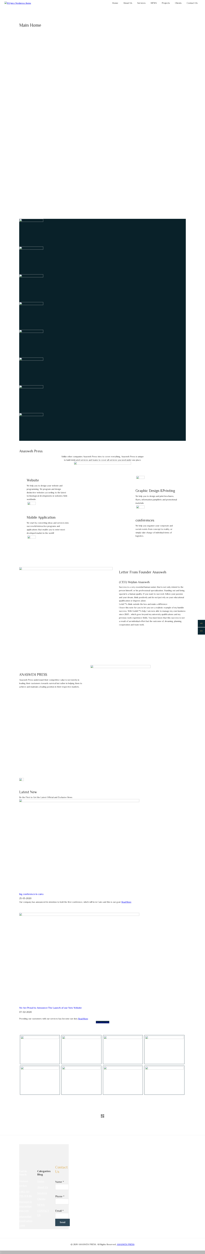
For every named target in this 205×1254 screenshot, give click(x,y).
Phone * (59, 1196)
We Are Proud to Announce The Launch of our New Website (50, 1008)
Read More (126, 902)
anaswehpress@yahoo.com (25, 1221)
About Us (42, 1187)
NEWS (41, 1204)
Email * (59, 1210)
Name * (59, 1181)
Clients (41, 1198)
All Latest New (102, 1022)
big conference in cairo (31, 894)
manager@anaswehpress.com (25, 1206)
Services (42, 1193)
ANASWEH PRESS (125, 1244)
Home (40, 1181)
